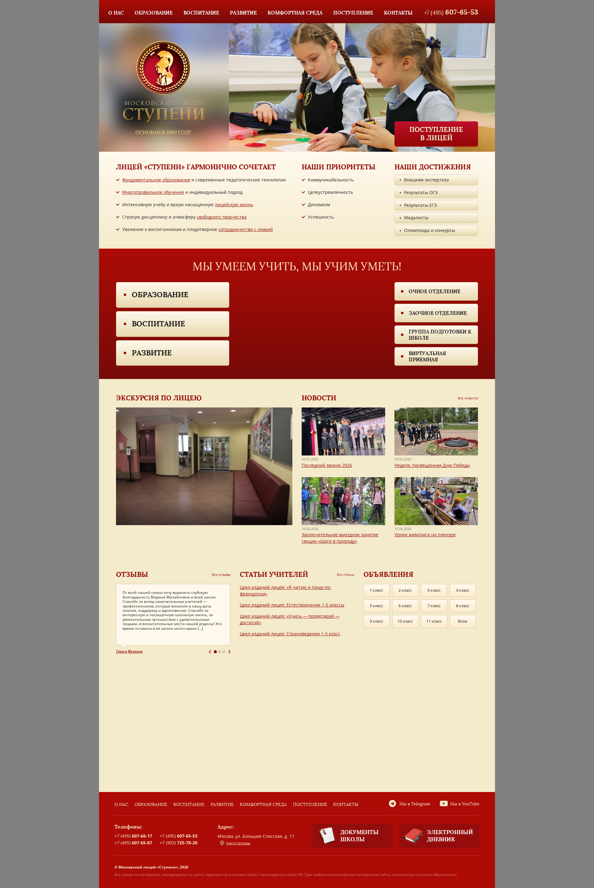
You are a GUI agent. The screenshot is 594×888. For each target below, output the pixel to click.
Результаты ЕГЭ (420, 205)
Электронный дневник (450, 836)
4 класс (462, 590)
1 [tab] (215, 651)
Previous (210, 652)
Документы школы (359, 836)
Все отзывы (221, 574)
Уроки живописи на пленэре (425, 535)
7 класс (434, 605)
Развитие (152, 353)
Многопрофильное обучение (153, 192)
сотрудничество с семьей (245, 229)
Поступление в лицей (436, 133)
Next (229, 652)
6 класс (405, 605)
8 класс (462, 605)
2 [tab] (219, 651)
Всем (462, 621)
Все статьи (345, 574)
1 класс (376, 590)
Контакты (346, 804)
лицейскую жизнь (234, 204)
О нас (121, 804)
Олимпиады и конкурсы (429, 230)
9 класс (376, 621)
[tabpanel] (173, 619)
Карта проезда (238, 843)
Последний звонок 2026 (327, 465)
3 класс (434, 590)
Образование (160, 294)
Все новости (468, 398)
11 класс (434, 621)
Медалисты (416, 217)
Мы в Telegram (414, 804)
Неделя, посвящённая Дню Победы (432, 465)
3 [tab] (224, 651)
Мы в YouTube (465, 804)
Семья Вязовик (129, 651)
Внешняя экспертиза (426, 180)
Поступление (310, 804)
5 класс (376, 605)
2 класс (405, 590)
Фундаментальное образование (156, 180)
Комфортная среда (263, 804)
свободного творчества (222, 217)
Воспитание (158, 324)
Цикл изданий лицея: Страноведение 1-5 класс (290, 634)
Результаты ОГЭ (421, 192)
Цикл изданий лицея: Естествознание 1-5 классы (292, 605)
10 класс (405, 621)
